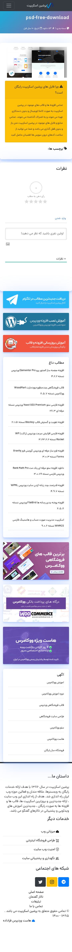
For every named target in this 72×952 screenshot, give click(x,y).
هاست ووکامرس (55, 739)
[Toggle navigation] (8, 6)
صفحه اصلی (36, 892)
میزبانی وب (48, 831)
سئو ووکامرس (57, 728)
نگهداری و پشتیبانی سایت (39, 858)
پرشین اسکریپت (37, 5)
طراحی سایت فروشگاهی (51, 717)
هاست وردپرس (21, 920)
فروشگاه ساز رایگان (54, 750)
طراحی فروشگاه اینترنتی (41, 840)
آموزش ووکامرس (55, 683)
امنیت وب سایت (45, 849)
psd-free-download (47, 18)
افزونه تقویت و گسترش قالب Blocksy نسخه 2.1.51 (38, 422)
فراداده (7, 920)
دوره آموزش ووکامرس (53, 694)
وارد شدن (61, 218)
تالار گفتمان (36, 897)
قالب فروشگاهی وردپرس (51, 705)
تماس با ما (36, 906)
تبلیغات (36, 901)
